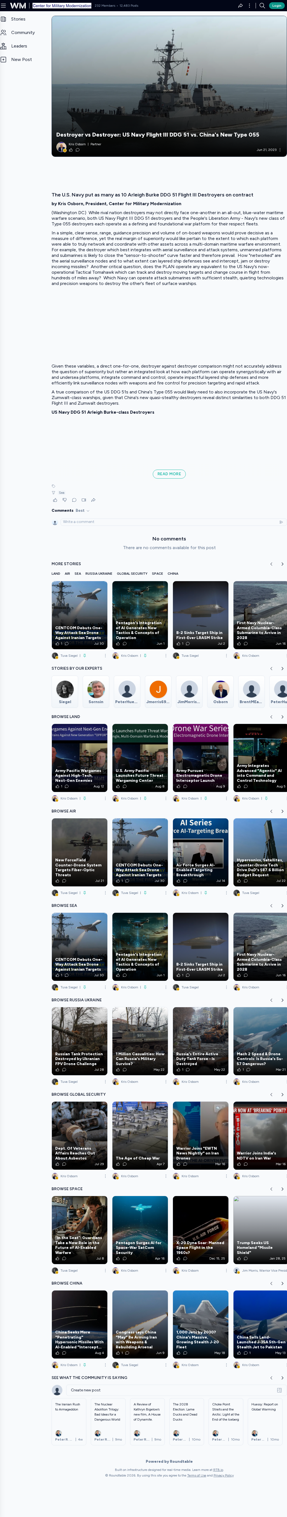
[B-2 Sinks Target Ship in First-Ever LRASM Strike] (200, 615)
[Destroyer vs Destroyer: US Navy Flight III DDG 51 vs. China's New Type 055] (169, 86)
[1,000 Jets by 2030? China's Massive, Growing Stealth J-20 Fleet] (200, 1324)
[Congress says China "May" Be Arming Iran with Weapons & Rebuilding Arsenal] (140, 1324)
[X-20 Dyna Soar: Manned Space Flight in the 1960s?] (200, 1230)
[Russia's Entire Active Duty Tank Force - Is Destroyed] (200, 1041)
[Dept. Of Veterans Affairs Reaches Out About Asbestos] (79, 1136)
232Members (105, 6)
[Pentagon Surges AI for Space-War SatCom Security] (140, 1230)
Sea (61, 493)
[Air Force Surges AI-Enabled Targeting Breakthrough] (200, 852)
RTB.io (218, 1470)
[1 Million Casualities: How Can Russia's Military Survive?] (140, 1041)
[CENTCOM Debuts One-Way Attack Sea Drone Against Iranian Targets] (79, 615)
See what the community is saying (89, 1377)
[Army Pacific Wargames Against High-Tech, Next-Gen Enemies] (79, 758)
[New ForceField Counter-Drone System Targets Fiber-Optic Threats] (79, 852)
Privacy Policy (224, 1475)
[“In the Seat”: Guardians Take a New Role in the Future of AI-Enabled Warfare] (79, 1230)
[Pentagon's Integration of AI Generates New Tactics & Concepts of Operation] (140, 615)
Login (276, 6)
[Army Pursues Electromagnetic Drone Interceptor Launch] (200, 758)
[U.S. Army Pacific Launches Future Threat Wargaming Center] (140, 758)
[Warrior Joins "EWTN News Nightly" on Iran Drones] (200, 1136)
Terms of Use (196, 1475)
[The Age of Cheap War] (140, 1136)
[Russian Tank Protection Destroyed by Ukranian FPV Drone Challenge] (79, 1041)
